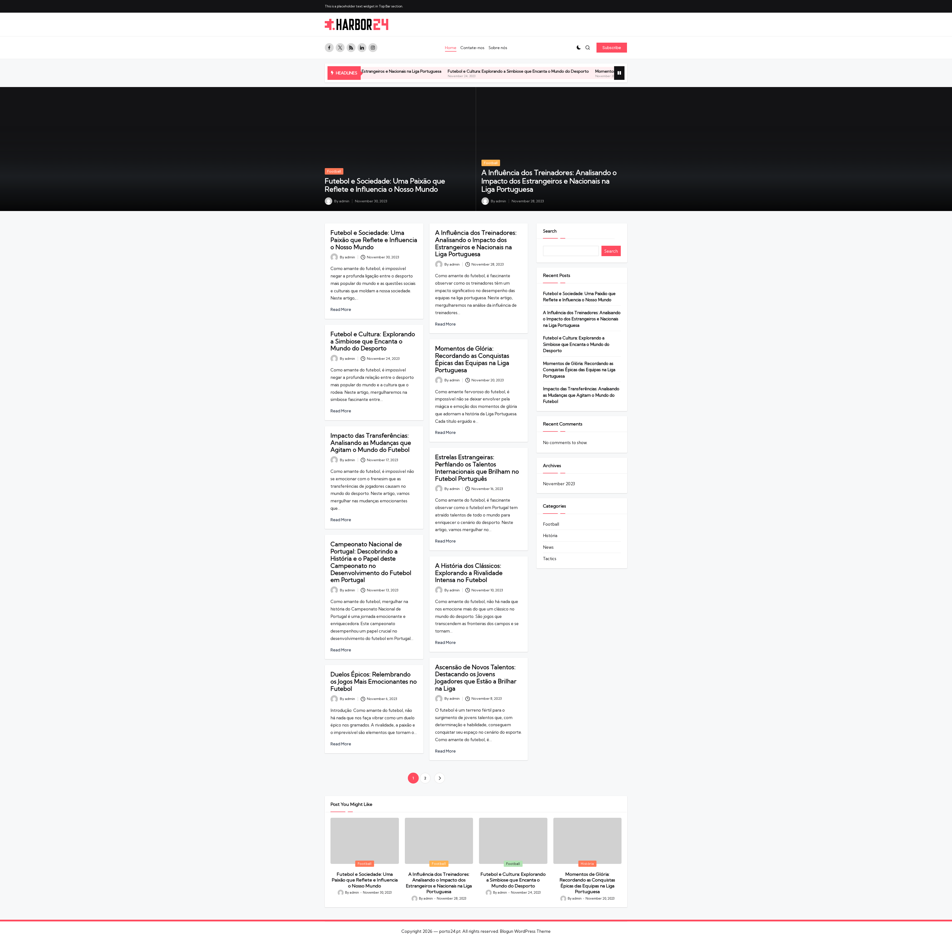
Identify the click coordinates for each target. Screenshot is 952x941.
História (550, 535)
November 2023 (559, 483)
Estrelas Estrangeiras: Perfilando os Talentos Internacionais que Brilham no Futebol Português (477, 467)
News (548, 547)
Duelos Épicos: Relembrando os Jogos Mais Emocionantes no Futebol (373, 681)
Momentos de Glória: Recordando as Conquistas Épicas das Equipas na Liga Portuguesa (604, 71)
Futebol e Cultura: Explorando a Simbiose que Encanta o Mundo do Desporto (447, 71)
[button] (611, 47)
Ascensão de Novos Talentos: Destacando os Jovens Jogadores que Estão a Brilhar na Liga (475, 677)
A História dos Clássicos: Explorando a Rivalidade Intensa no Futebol (469, 573)
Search (550, 231)
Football (334, 171)
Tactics (549, 558)
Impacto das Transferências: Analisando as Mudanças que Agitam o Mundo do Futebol (370, 443)
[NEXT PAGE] (439, 778)
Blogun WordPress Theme (525, 931)
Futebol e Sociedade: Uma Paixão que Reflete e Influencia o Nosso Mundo (385, 185)
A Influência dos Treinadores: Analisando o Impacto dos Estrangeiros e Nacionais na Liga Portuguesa (549, 180)
